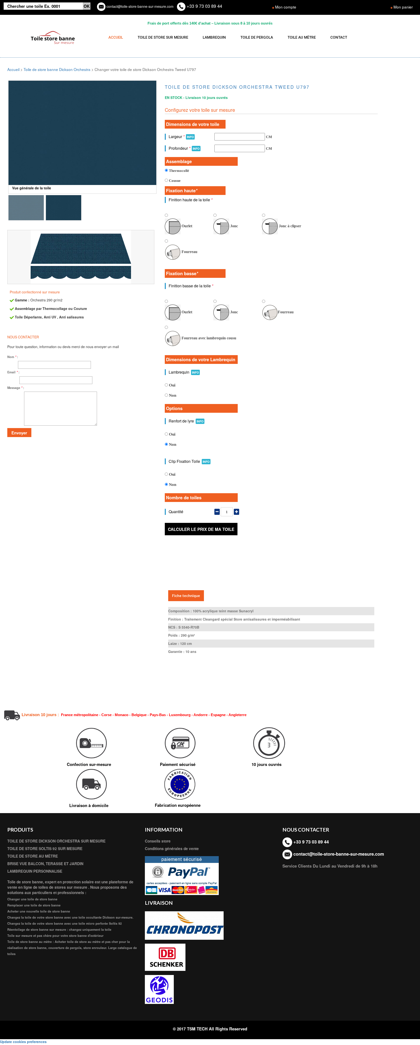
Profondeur (184, 148)
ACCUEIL (115, 37)
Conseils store (158, 841)
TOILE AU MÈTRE (302, 37)
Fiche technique (186, 595)
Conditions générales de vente (172, 848)
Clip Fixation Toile (189, 461)
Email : (13, 372)
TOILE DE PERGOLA (256, 37)
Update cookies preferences (23, 1041)
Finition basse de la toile (191, 286)
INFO (190, 137)
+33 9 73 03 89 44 (203, 6)
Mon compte (285, 6)
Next (164, 138)
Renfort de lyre (186, 421)
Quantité (176, 511)
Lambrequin (184, 372)
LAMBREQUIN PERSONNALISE (34, 871)
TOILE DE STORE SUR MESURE (163, 37)
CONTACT (338, 37)
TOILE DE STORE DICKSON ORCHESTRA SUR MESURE (56, 841)
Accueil (13, 69)
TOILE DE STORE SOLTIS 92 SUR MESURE (44, 848)
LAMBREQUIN (214, 37)
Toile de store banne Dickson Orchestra (57, 69)
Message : (15, 388)
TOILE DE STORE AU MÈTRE (32, 856)
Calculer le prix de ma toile (201, 529)
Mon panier (403, 6)
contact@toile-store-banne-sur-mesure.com (139, 6)
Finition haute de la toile (190, 199)
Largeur (181, 136)
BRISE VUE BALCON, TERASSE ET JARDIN (45, 863)
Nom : (12, 357)
